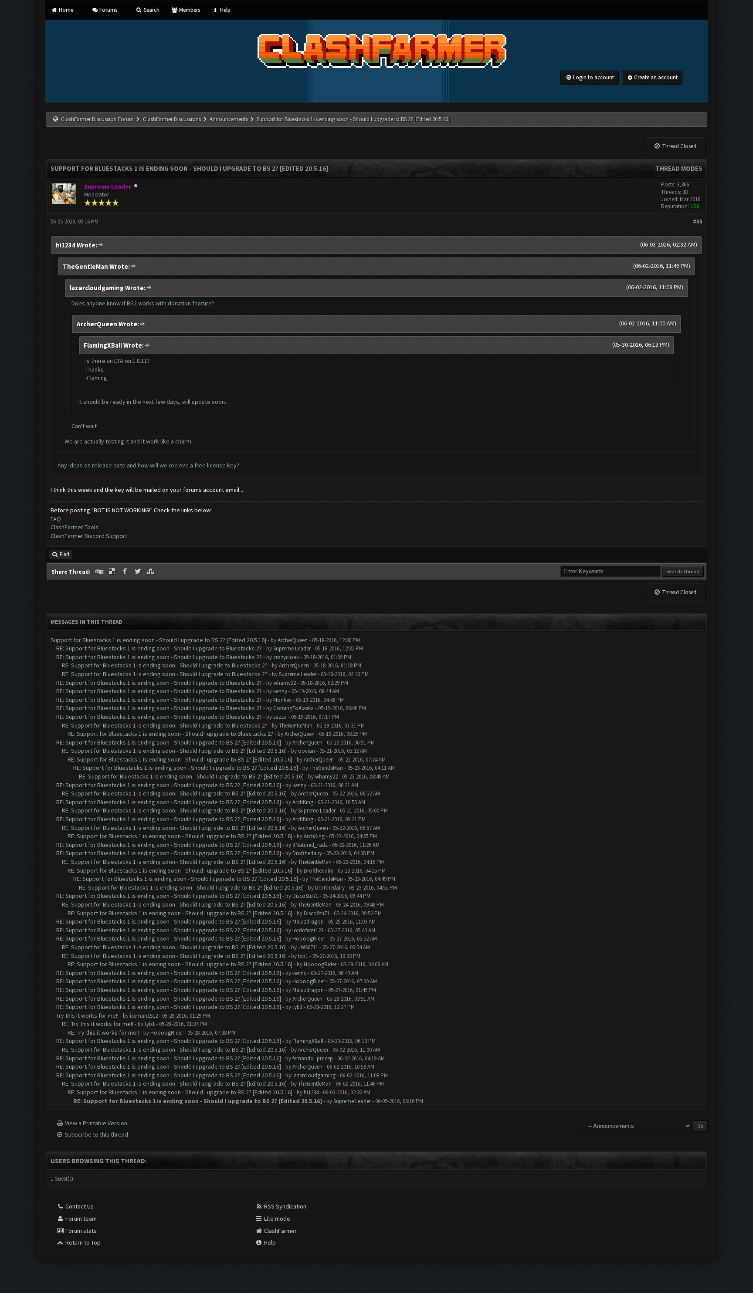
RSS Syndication (284, 1206)
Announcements (229, 119)
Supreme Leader (292, 648)
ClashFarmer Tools (74, 527)
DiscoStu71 (305, 896)
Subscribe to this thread (96, 1134)
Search (150, 10)
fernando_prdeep (312, 1058)
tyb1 (303, 956)
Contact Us (79, 1206)
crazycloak (286, 657)
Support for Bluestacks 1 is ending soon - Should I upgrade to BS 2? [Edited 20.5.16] (158, 640)
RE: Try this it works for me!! (97, 1024)
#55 (697, 221)
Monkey (282, 700)
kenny (280, 691)
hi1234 (311, 1092)
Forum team (80, 1218)
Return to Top (82, 1242)
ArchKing (302, 802)
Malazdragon (308, 921)
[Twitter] (138, 571)
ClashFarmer (280, 1231)
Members (189, 10)
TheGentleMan (295, 725)
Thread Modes (678, 168)
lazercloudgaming (314, 1075)
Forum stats (80, 1231)
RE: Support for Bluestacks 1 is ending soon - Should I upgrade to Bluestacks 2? (159, 648)
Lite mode (276, 1218)
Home (65, 10)
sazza (280, 717)
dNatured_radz (310, 845)
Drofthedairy (307, 853)
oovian (306, 751)
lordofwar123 (307, 930)
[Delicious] (113, 571)
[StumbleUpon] (151, 571)
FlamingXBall (307, 1041)
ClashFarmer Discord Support (89, 536)
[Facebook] (126, 571)
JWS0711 (308, 947)
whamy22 (284, 683)
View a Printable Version (96, 1123)
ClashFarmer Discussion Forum (97, 119)
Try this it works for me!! (87, 1015)
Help (224, 10)
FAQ (56, 519)
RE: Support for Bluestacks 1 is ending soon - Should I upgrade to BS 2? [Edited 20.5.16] (168, 742)
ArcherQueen (293, 640)
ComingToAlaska (293, 708)
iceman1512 (144, 1015)
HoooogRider (308, 938)
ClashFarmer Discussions (172, 119)
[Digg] (100, 571)
